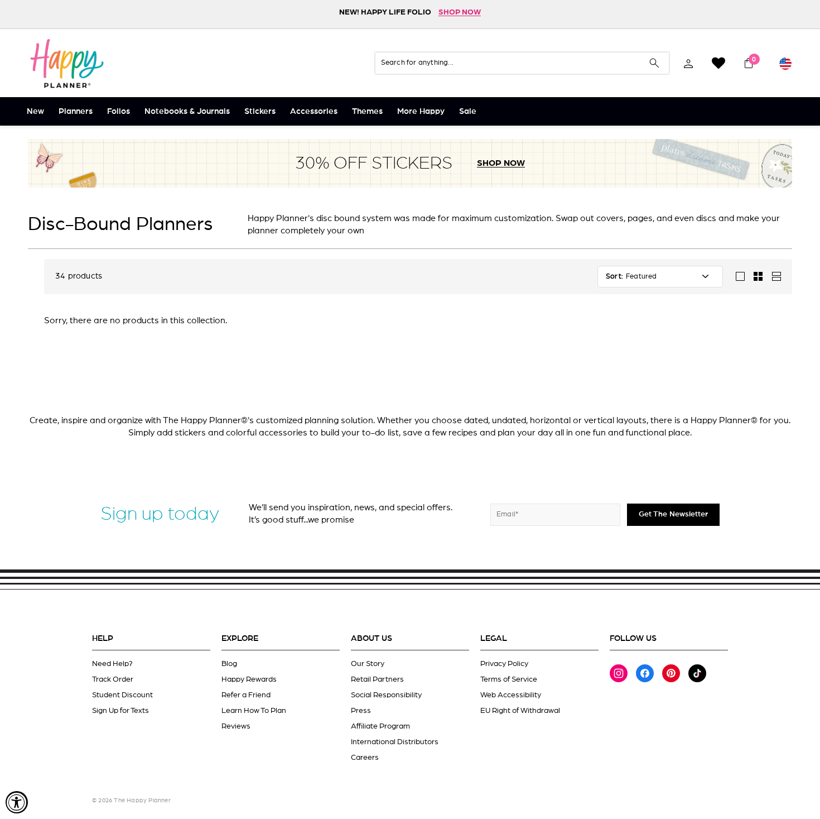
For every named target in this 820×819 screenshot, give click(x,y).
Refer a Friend (246, 695)
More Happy (421, 111)
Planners (76, 111)
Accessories (313, 111)
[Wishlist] (718, 63)
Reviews (235, 726)
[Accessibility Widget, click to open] (17, 802)
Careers (365, 757)
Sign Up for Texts (120, 711)
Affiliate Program (380, 726)
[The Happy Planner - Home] (67, 63)
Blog (229, 664)
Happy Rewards (249, 679)
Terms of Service (508, 679)
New (35, 111)
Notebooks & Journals (187, 111)
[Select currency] (785, 63)
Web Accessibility (510, 695)
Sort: (614, 276)
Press (361, 711)
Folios (118, 111)
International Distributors (394, 742)
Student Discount (122, 695)
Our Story (367, 664)
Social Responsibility (386, 695)
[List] (776, 276)
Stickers (260, 111)
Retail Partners (377, 679)
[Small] (758, 276)
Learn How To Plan (253, 711)
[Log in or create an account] (688, 63)
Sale (467, 111)
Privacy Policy (504, 664)
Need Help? (112, 664)
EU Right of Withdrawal (520, 711)
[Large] (740, 276)
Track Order (112, 679)
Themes (367, 111)
